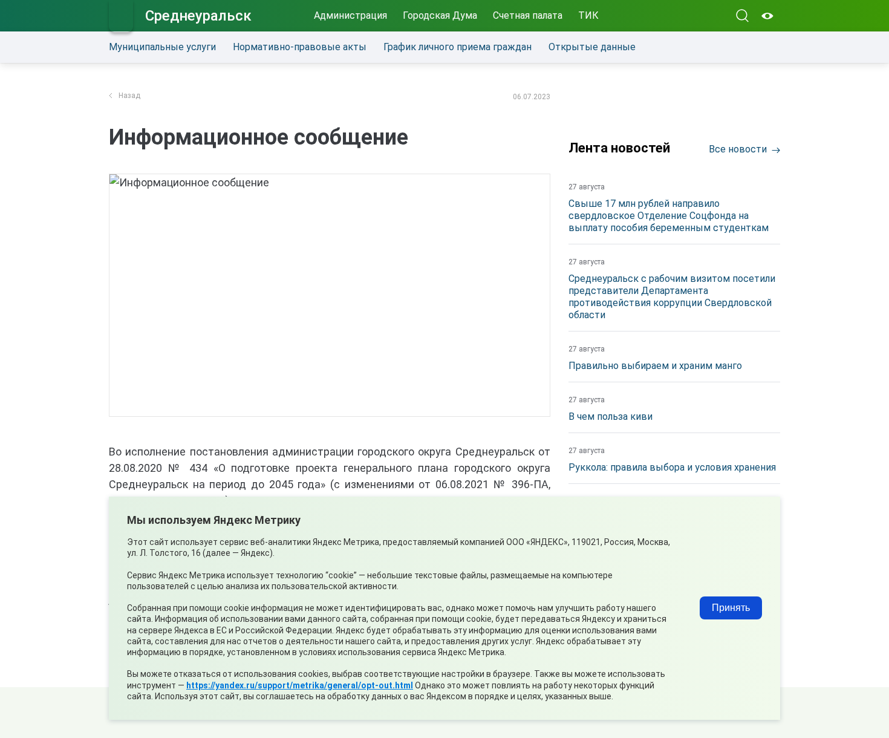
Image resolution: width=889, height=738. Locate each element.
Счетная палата (527, 15)
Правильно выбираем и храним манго (655, 365)
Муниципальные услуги (162, 47)
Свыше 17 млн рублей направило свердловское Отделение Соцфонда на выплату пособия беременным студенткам (668, 215)
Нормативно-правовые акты (299, 47)
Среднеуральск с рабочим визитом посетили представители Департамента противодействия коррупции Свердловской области (671, 297)
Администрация (350, 15)
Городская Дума (440, 15)
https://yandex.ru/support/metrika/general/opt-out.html (299, 685)
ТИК (588, 15)
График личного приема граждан (457, 47)
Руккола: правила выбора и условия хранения (672, 467)
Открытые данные (592, 47)
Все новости (738, 149)
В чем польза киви (610, 416)
